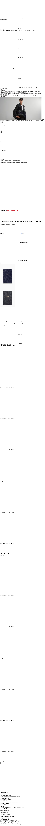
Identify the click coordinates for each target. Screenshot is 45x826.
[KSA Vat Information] (5, 810)
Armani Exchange (19, 91)
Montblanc (30, 93)
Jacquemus (21, 93)
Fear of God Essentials (12, 93)
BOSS (29, 91)
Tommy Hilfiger (28, 95)
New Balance (35, 93)
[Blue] (7, 285)
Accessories (13, 796)
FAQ (6, 799)
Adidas (7, 91)
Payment (9, 799)
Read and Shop (3, 804)
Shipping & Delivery (4, 817)
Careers (6, 802)
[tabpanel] (22, 321)
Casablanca (10, 92)
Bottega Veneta (34, 91)
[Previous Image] (9, 186)
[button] (2, 29)
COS (14, 92)
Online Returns (12, 817)
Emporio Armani (3, 93)
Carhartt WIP (5, 92)
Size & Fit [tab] (12, 317)
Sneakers (9, 796)
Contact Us (2, 799)
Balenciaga (6, 793)
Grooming (18, 796)
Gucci (18, 93)
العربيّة (34, 9)
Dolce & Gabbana (23, 793)
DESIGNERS (3, 96)
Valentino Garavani (35, 95)
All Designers (3, 91)
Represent (17, 94)
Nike (39, 93)
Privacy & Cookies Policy (14, 807)
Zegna (40, 95)
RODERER (2, 95)
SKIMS (13, 95)
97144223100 (15, 823)
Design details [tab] (7, 317)
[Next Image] (9, 205)
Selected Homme (8, 95)
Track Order (13, 799)
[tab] (9, 168)
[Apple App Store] (4, 820)
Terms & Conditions (4, 807)
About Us (2, 802)
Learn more (29, 260)
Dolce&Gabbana (22, 92)
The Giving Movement (20, 95)
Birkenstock (25, 91)
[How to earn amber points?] (9, 247)
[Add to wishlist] (13, 311)
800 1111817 (13, 822)
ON (3, 94)
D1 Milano (17, 92)
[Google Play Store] (12, 820)
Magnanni (26, 93)
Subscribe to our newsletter (6, 761)
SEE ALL (2, 347)
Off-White (2, 793)
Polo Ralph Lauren (8, 94)
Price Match (21, 807)
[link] (31, 30)
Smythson (3, 210)
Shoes (5, 796)
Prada (13, 94)
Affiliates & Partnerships (13, 802)
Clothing (2, 796)
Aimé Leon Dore (12, 91)
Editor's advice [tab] (2, 317)
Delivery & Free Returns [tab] (18, 317)
